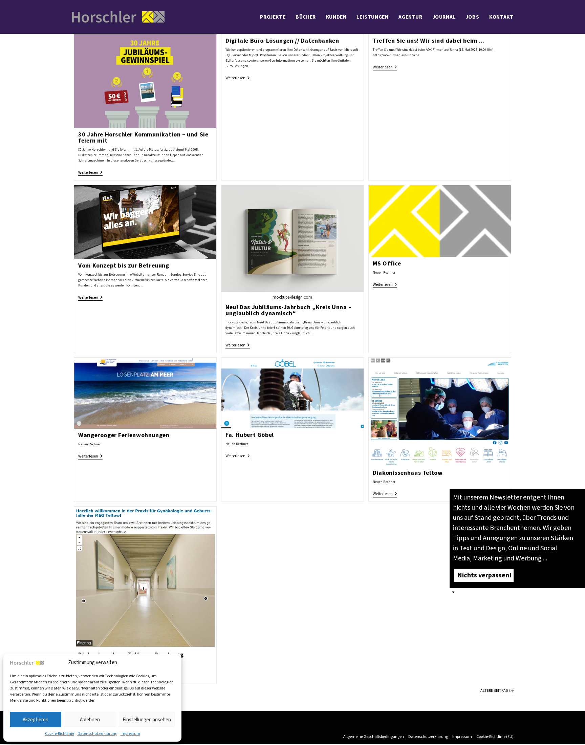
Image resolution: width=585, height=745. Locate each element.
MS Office (387, 263)
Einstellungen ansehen (147, 719)
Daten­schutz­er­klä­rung (97, 733)
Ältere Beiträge (497, 690)
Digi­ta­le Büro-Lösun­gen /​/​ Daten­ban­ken (282, 41)
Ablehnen (90, 719)
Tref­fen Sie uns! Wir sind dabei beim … (429, 41)
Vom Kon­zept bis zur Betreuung (123, 265)
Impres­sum (130, 733)
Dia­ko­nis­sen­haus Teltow (407, 473)
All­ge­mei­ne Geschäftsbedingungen (373, 736)
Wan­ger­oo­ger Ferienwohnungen (123, 435)
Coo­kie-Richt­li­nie (59, 733)
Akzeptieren (35, 719)
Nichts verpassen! (484, 574)
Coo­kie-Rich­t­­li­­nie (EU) (495, 736)
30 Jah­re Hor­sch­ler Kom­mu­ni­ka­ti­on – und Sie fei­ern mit (143, 137)
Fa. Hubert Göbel (249, 435)
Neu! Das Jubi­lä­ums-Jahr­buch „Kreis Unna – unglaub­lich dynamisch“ (288, 310)
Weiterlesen (90, 173)
